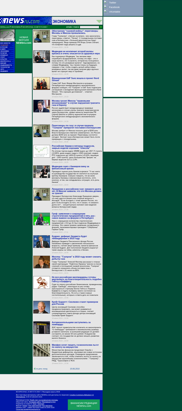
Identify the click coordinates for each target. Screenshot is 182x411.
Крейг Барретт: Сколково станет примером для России (75, 303)
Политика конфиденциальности (28, 409)
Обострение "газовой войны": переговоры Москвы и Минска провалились (75, 32)
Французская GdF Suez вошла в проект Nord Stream (75, 79)
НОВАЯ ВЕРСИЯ (23, 40)
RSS (34, 404)
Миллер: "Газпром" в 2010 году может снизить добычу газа (76, 258)
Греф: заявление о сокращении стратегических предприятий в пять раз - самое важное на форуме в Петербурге (74, 216)
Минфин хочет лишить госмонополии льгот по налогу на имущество (75, 346)
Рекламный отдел (49, 402)
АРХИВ (69, 27)
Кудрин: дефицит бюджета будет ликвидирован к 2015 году (69, 237)
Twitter (112, 2)
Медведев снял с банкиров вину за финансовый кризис (70, 167)
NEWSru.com (4, 27)
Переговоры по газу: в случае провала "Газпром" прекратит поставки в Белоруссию (76, 126)
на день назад (41, 369)
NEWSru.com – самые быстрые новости (31, 407)
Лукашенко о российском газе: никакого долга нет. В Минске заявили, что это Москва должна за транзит (76, 191)
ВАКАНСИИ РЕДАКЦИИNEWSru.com (84, 404)
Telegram (40, 404)
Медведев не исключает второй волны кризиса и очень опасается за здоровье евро (76, 52)
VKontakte (114, 11)
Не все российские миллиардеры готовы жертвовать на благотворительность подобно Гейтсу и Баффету (77, 279)
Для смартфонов (34, 406)
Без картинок (47, 406)
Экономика (64, 21)
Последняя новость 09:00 (51, 392)
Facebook (114, 7)
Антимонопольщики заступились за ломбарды (71, 323)
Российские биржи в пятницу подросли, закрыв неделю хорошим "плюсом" (73, 147)
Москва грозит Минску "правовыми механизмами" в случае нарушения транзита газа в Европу (76, 103)
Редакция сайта (35, 402)
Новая (24, 406)
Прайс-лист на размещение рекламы (44, 400)
